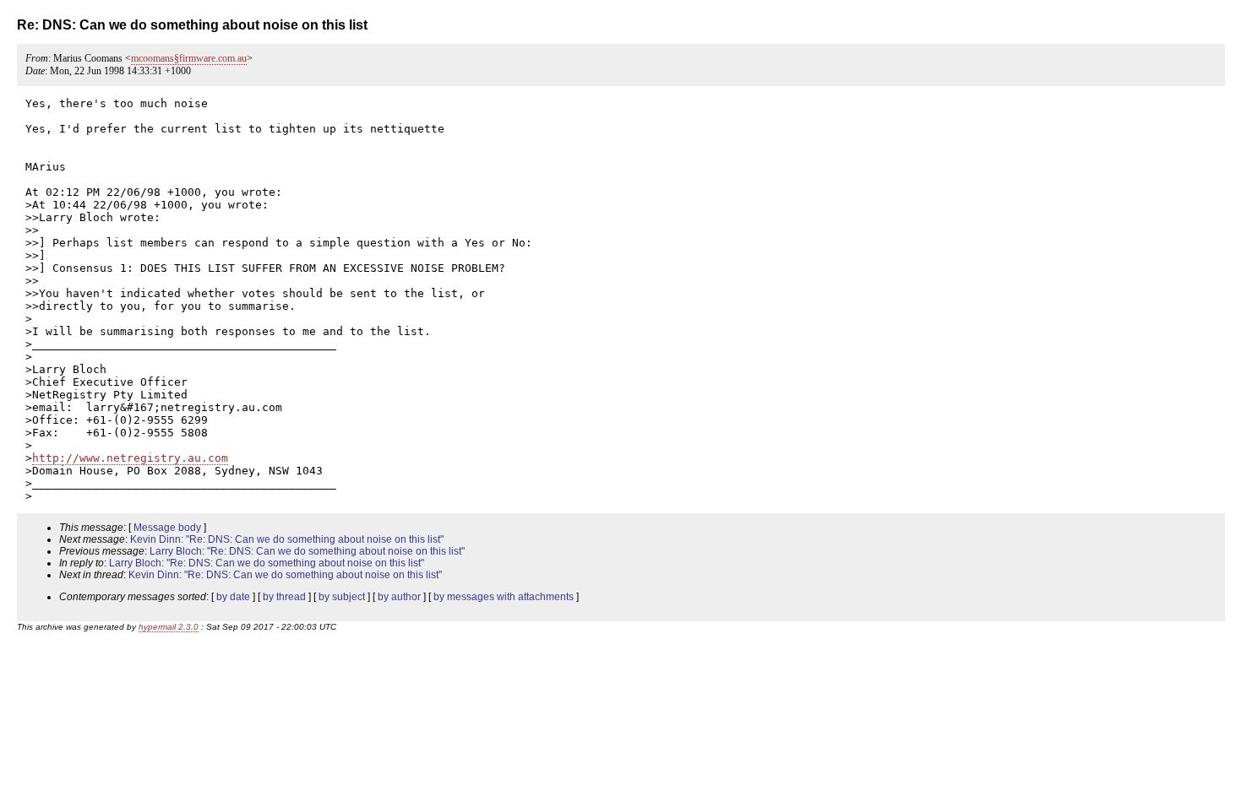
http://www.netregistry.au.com (130, 458)
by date (233, 597)
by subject (342, 597)
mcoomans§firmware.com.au (189, 58)
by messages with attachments (503, 597)
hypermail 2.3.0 (169, 626)
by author (399, 597)
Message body (167, 527)
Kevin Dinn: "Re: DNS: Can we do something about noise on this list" (287, 539)
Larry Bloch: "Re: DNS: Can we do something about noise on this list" (307, 551)
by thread (284, 597)
